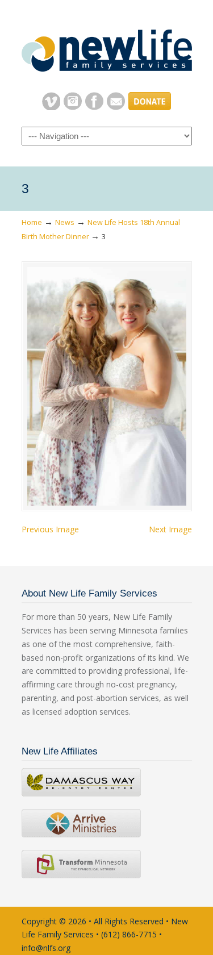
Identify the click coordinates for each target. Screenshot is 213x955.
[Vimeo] (51, 107)
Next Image (170, 529)
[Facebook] (94, 107)
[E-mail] (116, 107)
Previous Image (50, 529)
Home (32, 222)
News (64, 222)
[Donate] (149, 107)
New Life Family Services (107, 46)
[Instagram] (73, 107)
